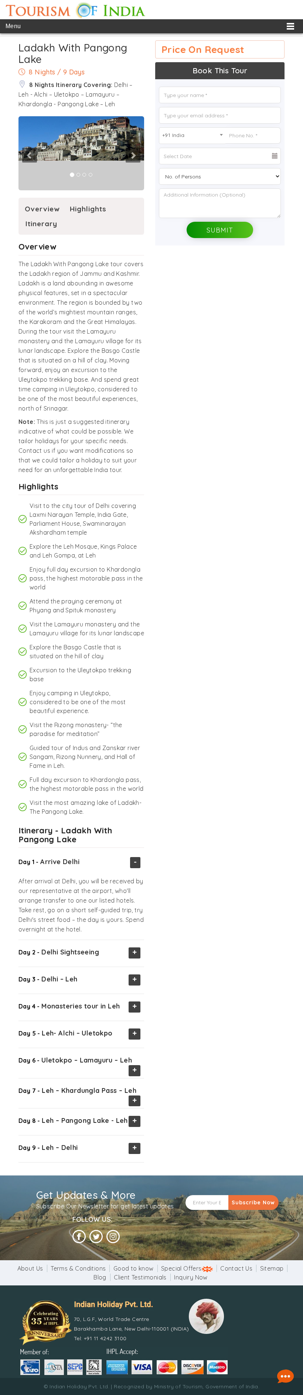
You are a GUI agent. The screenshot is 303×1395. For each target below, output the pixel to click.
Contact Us (236, 1268)
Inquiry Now (190, 1277)
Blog (99, 1277)
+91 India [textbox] (173, 135)
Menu (13, 26)
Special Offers (181, 1268)
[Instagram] (113, 1236)
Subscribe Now (253, 1202)
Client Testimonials (140, 1277)
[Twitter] (96, 1236)
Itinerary (41, 223)
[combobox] (192, 135)
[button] (19, 153)
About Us (30, 1268)
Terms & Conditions (78, 1268)
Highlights (88, 208)
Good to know (133, 1268)
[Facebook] (79, 1236)
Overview (42, 208)
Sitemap (272, 1268)
